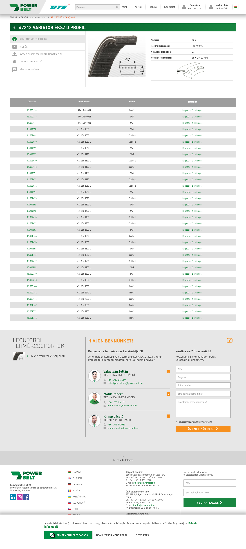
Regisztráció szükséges (192, 110)
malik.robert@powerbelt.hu (123, 405)
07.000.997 (31, 229)
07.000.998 (31, 248)
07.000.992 (31, 154)
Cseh (75, 509)
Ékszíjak (24, 17)
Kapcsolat (169, 6)
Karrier (138, 6)
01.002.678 (32, 280)
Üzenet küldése (202, 429)
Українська (79, 496)
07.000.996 (31, 210)
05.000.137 (32, 122)
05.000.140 (32, 286)
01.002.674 (32, 217)
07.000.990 (31, 129)
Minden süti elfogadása (72, 535)
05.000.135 (32, 110)
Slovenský (79, 502)
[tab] (47, 39)
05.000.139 (32, 273)
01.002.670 (32, 160)
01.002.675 (32, 223)
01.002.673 (32, 198)
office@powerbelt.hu (144, 482)
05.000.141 (32, 292)
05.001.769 (32, 305)
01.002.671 (32, 179)
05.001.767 (32, 254)
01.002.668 (32, 135)
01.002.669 (32, 141)
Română (77, 490)
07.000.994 (31, 192)
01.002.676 (32, 242)
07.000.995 (31, 204)
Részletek (142, 535)
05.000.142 (32, 298)
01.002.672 (32, 185)
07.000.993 (31, 173)
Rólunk (153, 6)
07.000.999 (31, 267)
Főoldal (13, 17)
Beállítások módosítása (112, 535)
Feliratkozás (208, 502)
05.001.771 (32, 311)
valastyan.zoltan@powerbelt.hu (125, 383)
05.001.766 (32, 236)
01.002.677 (32, 261)
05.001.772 (32, 317)
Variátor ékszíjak (39, 17)
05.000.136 (32, 116)
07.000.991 (31, 148)
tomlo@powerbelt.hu (144, 505)
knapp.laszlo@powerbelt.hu (123, 428)
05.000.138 (32, 166)
